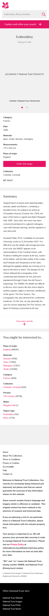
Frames (6, 378)
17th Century (9, 396)
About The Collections (12, 456)
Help (5, 470)
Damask (7, 358)
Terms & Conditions (11, 459)
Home (5, 452)
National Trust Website (13, 598)
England (6, 349)
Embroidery (8, 414)
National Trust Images (12, 601)
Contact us (7, 474)
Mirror (6, 418)
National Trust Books (12, 609)
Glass (6, 362)
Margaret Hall (9, 405)
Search (43, 13)
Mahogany (8, 365)
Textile (6, 369)
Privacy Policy (17, 544)
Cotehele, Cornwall (11, 387)
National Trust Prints (12, 605)
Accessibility (8, 467)
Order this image (25, 164)
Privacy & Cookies (11, 463)
